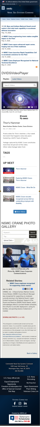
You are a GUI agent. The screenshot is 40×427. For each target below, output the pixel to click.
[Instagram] (20, 404)
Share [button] (24, 116)
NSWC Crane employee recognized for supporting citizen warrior (22, 284)
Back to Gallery (32, 353)
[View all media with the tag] (4, 156)
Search (32, 232)
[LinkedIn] (25, 404)
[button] (9, 4)
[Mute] (32, 107)
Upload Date (8, 240)
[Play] (4, 107)
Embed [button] (25, 118)
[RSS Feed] (36, 67)
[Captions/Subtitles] (29, 107)
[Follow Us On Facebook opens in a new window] (14, 404)
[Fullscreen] (36, 107)
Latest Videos (16, 79)
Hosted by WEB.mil (19, 413)
